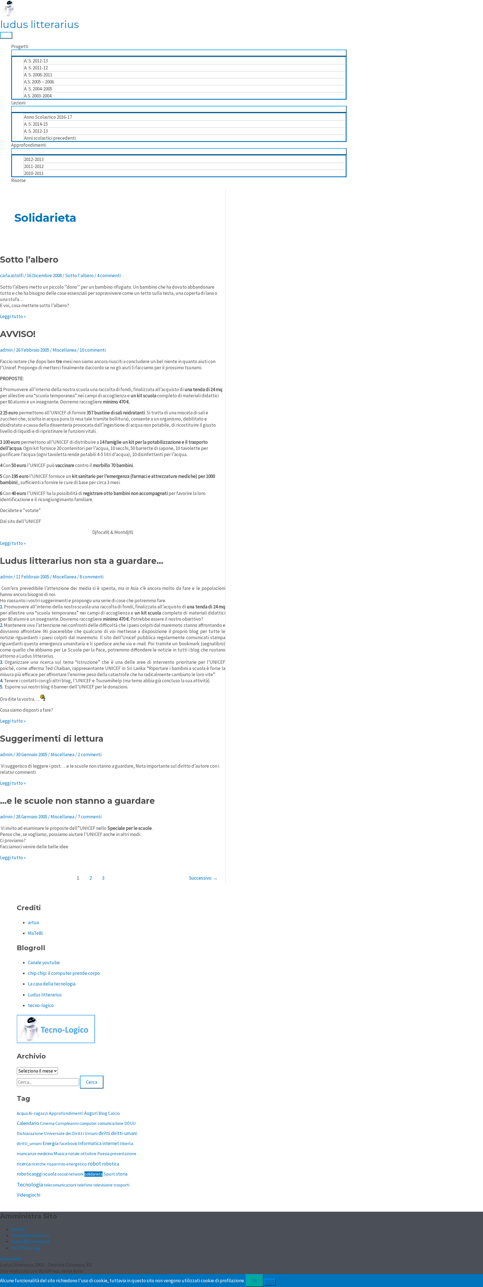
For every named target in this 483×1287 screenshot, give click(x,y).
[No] (270, 1282)
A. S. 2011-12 (36, 68)
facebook (68, 1143)
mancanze (27, 1153)
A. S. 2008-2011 (38, 75)
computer (88, 1123)
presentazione (123, 1153)
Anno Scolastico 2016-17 (48, 117)
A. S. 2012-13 (36, 61)
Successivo (203, 878)
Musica (60, 1154)
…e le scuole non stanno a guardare (77, 801)
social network (70, 1174)
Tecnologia (30, 1184)
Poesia (103, 1153)
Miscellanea (64, 350)
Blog (102, 1113)
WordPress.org (25, 1248)
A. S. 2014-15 (36, 124)
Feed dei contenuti (30, 1235)
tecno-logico (41, 1005)
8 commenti (91, 577)
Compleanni (67, 1123)
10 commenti (93, 350)
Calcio (114, 1113)
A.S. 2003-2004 (37, 96)
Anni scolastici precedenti (50, 138)
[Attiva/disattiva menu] (179, 53)
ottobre (88, 1154)
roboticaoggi (29, 1174)
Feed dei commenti (30, 1242)
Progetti (19, 46)
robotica (110, 1164)
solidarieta (93, 1174)
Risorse (18, 180)
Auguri (91, 1113)
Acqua (22, 1113)
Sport (109, 1174)
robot (94, 1163)
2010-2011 (34, 173)
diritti (104, 1133)
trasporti (121, 1185)
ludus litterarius (39, 24)
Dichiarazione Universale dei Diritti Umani (57, 1133)
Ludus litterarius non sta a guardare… (81, 561)
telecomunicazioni (60, 1185)
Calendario (28, 1123)
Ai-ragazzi (38, 1113)
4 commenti (109, 275)
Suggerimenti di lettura (51, 739)
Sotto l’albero (29, 259)
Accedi (18, 1229)
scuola (49, 1174)
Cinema (47, 1123)
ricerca (24, 1163)
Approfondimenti (28, 145)
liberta (126, 1143)
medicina (45, 1153)
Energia (50, 1143)
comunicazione (111, 1123)
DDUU (130, 1123)
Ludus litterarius (45, 995)
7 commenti (89, 817)
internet (110, 1143)
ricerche (39, 1164)
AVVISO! (17, 334)
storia (121, 1174)
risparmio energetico (67, 1164)
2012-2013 (34, 159)
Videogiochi (28, 1195)
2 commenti (89, 754)
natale (74, 1153)
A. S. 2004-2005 (38, 89)
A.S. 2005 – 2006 (39, 82)
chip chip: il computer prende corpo (64, 973)
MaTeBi (35, 933)
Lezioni (18, 103)
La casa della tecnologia (51, 984)
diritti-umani (124, 1133)
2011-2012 (34, 166)
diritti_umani (29, 1143)
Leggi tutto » (13, 316)
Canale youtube (44, 962)
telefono (85, 1185)
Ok (254, 1280)
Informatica (89, 1143)
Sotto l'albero (79, 275)
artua (33, 922)
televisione (103, 1185)
